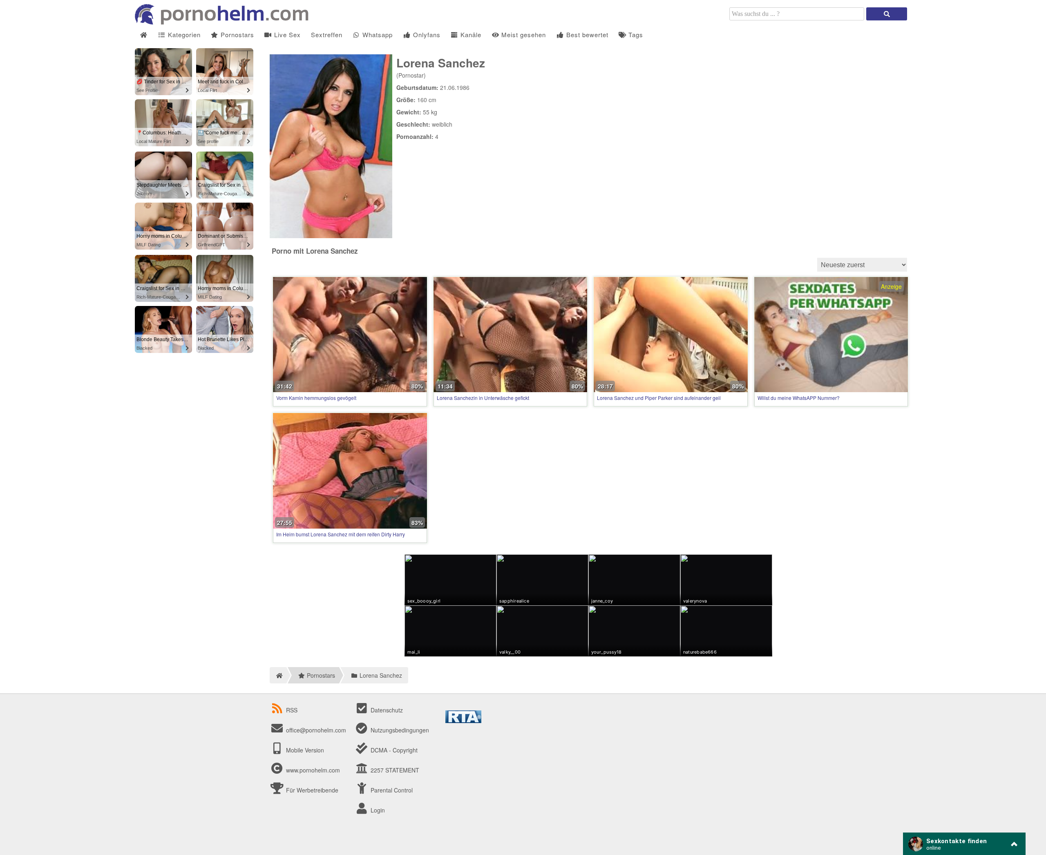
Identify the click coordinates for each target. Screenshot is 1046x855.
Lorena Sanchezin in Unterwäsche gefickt (483, 397)
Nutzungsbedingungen (399, 730)
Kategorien (183, 34)
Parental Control (391, 790)
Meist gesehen (522, 34)
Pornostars (236, 34)
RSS (291, 710)
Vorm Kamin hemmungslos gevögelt (316, 397)
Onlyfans (425, 34)
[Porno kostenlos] (225, 22)
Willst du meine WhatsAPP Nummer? (799, 397)
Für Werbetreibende (311, 790)
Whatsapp (376, 34)
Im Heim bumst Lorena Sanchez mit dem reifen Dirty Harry (340, 534)
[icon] (143, 35)
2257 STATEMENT (394, 770)
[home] (278, 675)
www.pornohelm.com (313, 770)
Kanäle (469, 34)
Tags (634, 34)
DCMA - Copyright (393, 750)
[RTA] (463, 721)
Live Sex (286, 34)
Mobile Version (304, 750)
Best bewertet (586, 34)
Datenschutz (386, 710)
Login (377, 810)
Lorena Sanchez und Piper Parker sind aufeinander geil (659, 397)
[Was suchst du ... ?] (886, 13)
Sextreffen (326, 34)
